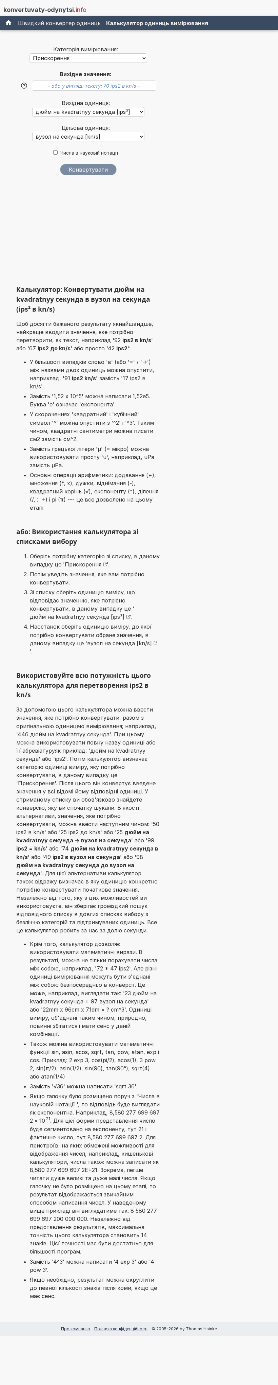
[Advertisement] (88, 232)
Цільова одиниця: (86, 127)
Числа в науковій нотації (89, 153)
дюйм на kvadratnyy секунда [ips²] (77, 616)
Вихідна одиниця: (86, 103)
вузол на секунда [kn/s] (119, 643)
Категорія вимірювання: (85, 49)
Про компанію (75, 1328)
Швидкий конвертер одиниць (59, 23)
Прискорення (83, 564)
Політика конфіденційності (120, 1328)
